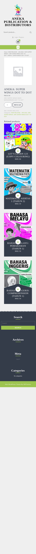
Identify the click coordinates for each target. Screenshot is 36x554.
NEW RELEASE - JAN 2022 (15, 52)
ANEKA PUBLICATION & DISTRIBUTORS (18, 22)
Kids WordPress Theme (13, 384)
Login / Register (19, 37)
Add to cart (17, 105)
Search (30, 32)
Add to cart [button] (18, 151)
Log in (18, 359)
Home (5, 52)
